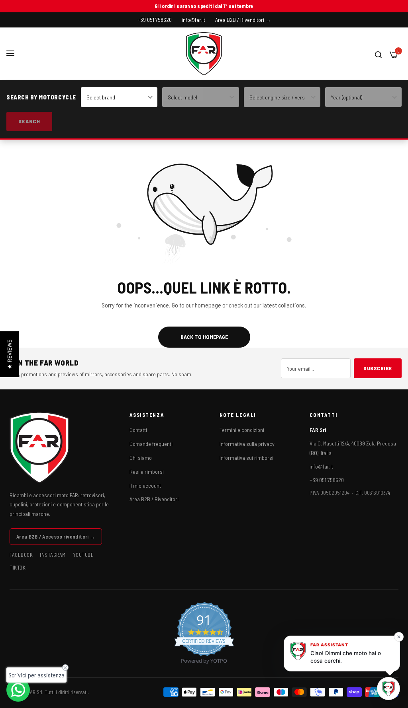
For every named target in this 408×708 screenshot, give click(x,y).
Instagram (53, 555)
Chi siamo (140, 457)
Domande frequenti (151, 443)
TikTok (18, 567)
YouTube (83, 555)
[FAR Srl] (204, 53)
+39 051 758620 (327, 480)
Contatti (138, 429)
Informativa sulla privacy (247, 443)
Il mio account (145, 485)
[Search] (378, 53)
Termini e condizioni (242, 429)
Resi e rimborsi (146, 471)
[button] (9, 354)
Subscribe (377, 368)
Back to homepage (204, 336)
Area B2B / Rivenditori (153, 499)
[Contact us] (18, 690)
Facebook (21, 555)
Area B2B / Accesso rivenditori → (55, 536)
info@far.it (321, 466)
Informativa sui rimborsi (246, 457)
